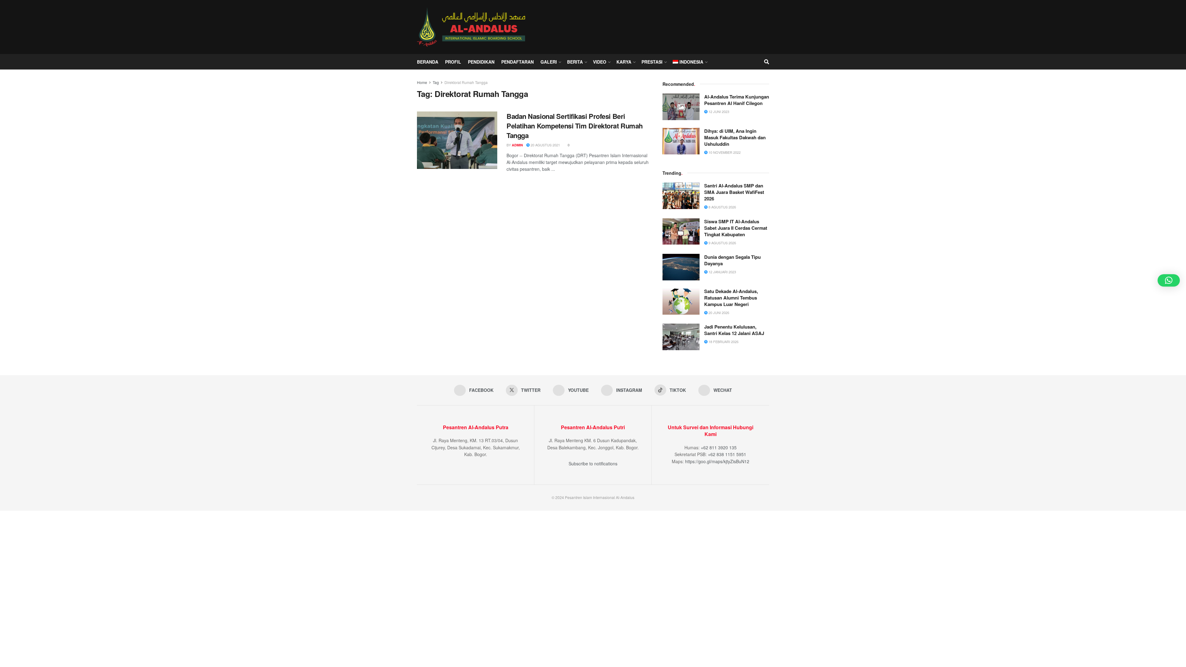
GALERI (548, 62)
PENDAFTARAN (517, 62)
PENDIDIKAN (481, 62)
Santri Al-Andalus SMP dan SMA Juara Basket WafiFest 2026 (734, 192)
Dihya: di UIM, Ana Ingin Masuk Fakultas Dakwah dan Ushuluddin (735, 137)
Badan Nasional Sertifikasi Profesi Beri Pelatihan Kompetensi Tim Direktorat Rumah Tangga (575, 125)
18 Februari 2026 (723, 341)
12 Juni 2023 (718, 111)
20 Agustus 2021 (545, 144)
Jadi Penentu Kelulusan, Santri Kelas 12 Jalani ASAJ (734, 330)
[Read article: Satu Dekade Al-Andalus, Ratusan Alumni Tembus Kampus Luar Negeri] (681, 301)
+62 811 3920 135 (719, 447)
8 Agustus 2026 (722, 206)
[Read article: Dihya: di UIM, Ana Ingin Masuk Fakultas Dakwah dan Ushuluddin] (681, 141)
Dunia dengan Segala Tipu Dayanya (732, 260)
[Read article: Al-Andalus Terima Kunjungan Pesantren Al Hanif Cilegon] (681, 107)
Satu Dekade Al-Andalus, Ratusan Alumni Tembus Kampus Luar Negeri (731, 298)
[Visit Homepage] (472, 26)
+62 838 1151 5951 (727, 454)
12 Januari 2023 (722, 271)
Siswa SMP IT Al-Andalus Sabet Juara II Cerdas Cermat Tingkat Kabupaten (735, 228)
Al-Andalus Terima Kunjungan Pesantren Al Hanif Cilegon (736, 100)
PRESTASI (651, 62)
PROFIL (453, 62)
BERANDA (427, 62)
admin (517, 145)
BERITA (575, 62)
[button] (1169, 280)
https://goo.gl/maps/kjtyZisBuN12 (717, 461)
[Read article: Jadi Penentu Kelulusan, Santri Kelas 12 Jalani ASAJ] (681, 337)
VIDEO (599, 62)
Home (422, 82)
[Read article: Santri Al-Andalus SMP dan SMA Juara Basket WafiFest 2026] (681, 195)
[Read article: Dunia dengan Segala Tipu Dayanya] (681, 267)
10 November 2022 (724, 152)
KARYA (623, 62)
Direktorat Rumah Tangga (466, 82)
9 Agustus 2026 (722, 242)
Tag (436, 82)
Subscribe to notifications (593, 463)
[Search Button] (766, 61)
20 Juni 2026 (718, 312)
